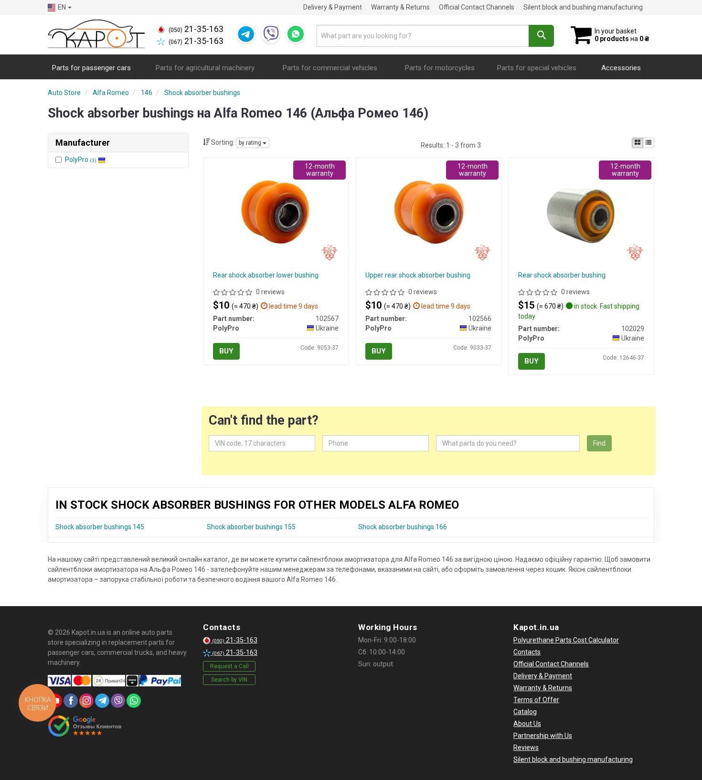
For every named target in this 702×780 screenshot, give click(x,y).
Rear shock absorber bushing (562, 275)
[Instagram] (86, 701)
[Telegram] (245, 33)
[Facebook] (71, 701)
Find (599, 443)
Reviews (526, 747)
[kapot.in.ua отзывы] (85, 726)
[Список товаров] (648, 143)
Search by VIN (229, 679)
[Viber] (270, 33)
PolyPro (80, 159)
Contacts (527, 652)
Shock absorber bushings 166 (402, 527)
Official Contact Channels (476, 7)
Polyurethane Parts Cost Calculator (566, 640)
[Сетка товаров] (637, 143)
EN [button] (62, 7)
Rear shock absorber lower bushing (266, 275)
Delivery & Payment (332, 7)
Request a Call (229, 666)
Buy (226, 351)
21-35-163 (196, 29)
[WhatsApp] (295, 33)
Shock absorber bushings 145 (99, 527)
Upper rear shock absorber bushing (417, 275)
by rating (251, 142)
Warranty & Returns (400, 7)
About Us (527, 723)
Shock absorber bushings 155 (251, 527)
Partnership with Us (542, 735)
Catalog (525, 712)
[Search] (541, 36)
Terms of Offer (536, 700)
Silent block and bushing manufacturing (583, 7)
